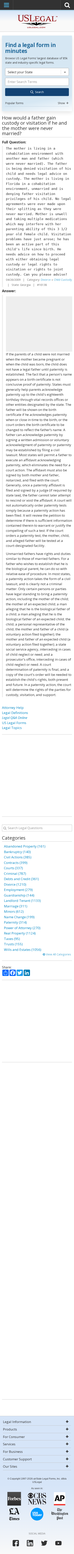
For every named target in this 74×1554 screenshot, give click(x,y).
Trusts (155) (13, 944)
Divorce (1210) (15, 884)
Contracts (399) (15, 862)
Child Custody (63, 280)
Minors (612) (14, 911)
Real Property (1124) (20, 933)
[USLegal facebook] (16, 1543)
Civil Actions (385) (17, 857)
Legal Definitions (15, 712)
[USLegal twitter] (44, 1543)
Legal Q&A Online (14, 717)
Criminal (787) (15, 873)
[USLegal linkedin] (30, 1543)
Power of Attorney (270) (22, 928)
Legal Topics (12, 727)
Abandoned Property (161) (24, 846)
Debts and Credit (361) (21, 879)
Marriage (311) (15, 906)
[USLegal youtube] (58, 1543)
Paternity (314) (15, 922)
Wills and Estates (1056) (22, 949)
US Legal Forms (14, 722)
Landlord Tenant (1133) (22, 900)
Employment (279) (18, 889)
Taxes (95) (12, 938)
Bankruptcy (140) (17, 852)
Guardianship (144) (19, 895)
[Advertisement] (39, 324)
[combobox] (37, 87)
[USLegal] (37, 15)
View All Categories (58, 954)
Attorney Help (13, 707)
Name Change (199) (19, 917)
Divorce (46, 280)
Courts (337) (13, 868)
